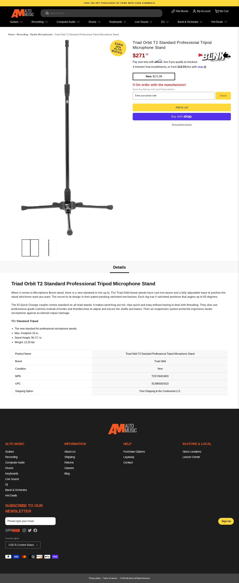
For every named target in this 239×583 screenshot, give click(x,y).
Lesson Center (191, 457)
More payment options (182, 124)
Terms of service (110, 578)
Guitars (9, 451)
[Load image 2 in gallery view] (48, 248)
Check (223, 95)
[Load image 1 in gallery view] (30, 248)
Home (11, 34)
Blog (67, 473)
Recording (23, 34)
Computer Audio (15, 462)
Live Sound (12, 479)
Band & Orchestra (16, 490)
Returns (69, 462)
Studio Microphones (41, 34)
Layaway (128, 457)
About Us (69, 451)
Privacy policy (95, 578)
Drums (9, 468)
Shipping (69, 457)
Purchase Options (134, 451)
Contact (128, 462)
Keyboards (11, 473)
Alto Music (130, 578)
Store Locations (192, 451)
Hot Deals (11, 495)
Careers (69, 468)
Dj (6, 484)
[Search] (47, 13)
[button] (221, 11)
